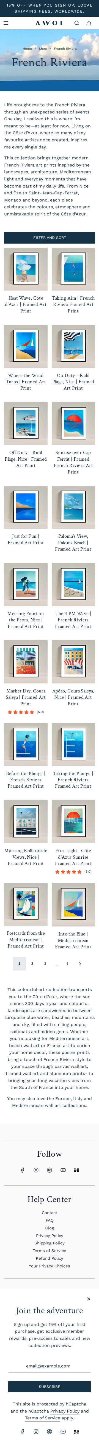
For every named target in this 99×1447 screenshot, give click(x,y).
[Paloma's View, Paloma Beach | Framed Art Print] (73, 507)
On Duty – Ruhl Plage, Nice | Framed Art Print (73, 381)
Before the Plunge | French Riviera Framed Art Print (25, 780)
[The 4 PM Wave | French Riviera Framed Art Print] (73, 584)
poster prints (76, 1052)
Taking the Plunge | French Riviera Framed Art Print (73, 780)
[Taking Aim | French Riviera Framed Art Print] (73, 269)
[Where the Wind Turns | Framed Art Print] (26, 346)
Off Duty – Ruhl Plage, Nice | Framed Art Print (26, 459)
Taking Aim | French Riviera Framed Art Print (73, 304)
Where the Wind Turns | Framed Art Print (26, 381)
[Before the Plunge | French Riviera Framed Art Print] (26, 744)
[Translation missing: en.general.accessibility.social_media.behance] (76, 1170)
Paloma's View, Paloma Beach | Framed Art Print (73, 542)
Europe (63, 1098)
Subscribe (49, 1386)
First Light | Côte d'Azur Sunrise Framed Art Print (73, 857)
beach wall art (24, 1045)
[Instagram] (36, 1170)
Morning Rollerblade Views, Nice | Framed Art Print (25, 857)
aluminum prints (67, 1073)
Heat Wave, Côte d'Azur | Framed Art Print (25, 304)
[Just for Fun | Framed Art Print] (26, 507)
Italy (77, 1098)
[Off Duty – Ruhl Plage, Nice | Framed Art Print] (26, 423)
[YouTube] (63, 1170)
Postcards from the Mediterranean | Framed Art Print (26, 939)
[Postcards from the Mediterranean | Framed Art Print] (26, 904)
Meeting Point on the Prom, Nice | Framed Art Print (25, 620)
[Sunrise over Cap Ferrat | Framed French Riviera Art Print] (73, 423)
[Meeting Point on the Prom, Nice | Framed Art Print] (26, 584)
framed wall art (22, 1073)
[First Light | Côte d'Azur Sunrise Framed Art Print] (73, 821)
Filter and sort (49, 237)
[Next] (80, 964)
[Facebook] (22, 1170)
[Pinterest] (49, 1170)
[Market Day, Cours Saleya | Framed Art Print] (26, 661)
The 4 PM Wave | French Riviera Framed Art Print (73, 620)
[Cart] (89, 23)
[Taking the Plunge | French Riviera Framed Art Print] (73, 744)
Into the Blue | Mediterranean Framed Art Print (73, 940)
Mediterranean (27, 1105)
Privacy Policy (64, 1411)
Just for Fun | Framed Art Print (26, 539)
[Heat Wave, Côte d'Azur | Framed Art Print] (26, 269)
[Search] (77, 23)
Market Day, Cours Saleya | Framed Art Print (26, 697)
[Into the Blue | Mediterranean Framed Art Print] (73, 905)
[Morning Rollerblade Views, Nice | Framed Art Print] (26, 821)
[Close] (89, 1299)
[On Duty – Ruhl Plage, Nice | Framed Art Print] (73, 346)
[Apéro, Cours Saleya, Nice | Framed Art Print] (73, 661)
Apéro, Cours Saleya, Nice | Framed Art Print (73, 697)
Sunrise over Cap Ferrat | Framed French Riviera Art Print (73, 462)
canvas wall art (71, 1066)
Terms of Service (42, 1417)
